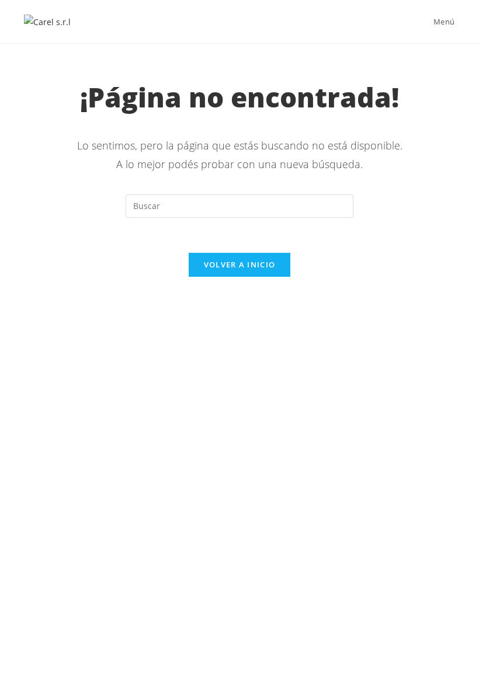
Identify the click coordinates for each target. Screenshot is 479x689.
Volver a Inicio (240, 264)
